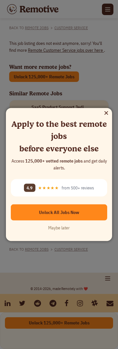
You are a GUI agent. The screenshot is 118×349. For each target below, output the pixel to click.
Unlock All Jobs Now (59, 212)
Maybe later (59, 228)
